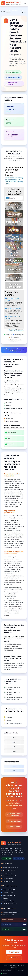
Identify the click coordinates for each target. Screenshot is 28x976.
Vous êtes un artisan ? (19, 330)
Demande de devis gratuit (10, 867)
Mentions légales (7, 970)
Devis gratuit (15, 952)
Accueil (3, 11)
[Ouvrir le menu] (25, 3)
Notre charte (15, 958)
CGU (9, 329)
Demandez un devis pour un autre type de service (15, 350)
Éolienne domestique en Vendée (13, 11)
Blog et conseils (7, 873)
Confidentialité (13, 329)
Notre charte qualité (9, 870)
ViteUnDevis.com (12, 330)
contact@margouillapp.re (10, 912)
